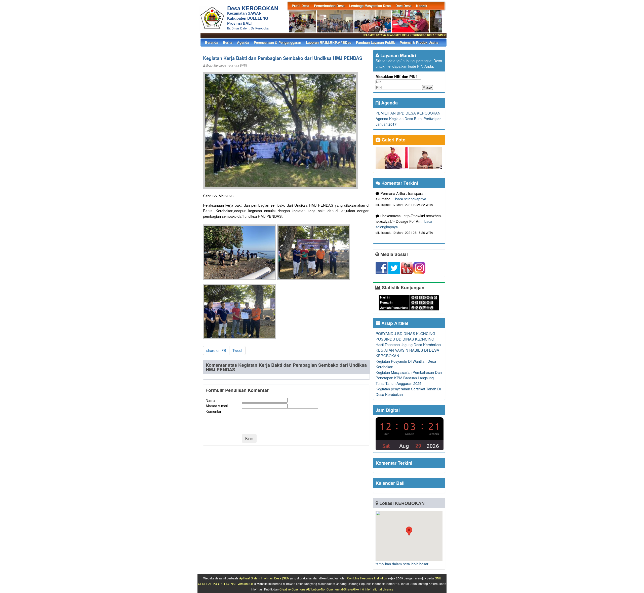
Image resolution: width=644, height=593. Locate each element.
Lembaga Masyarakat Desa (370, 5)
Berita (227, 42)
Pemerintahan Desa (329, 5)
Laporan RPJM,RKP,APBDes (328, 42)
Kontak (421, 5)
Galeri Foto (393, 139)
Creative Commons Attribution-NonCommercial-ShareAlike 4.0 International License (336, 589)
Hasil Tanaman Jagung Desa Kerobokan (408, 344)
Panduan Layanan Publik (375, 42)
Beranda (211, 42)
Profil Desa (300, 5)
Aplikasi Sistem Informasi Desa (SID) (264, 578)
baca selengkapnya (410, 198)
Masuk (427, 87)
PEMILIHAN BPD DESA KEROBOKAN (408, 113)
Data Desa (403, 5)
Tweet (237, 350)
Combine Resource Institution (367, 578)
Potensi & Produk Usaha (419, 42)
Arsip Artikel (394, 323)
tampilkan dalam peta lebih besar (402, 563)
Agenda (243, 42)
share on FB (216, 350)
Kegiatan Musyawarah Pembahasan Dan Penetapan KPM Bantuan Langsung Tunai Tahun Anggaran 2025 (409, 377)
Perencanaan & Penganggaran (277, 42)
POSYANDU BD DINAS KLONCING (405, 333)
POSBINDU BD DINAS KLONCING (405, 339)
